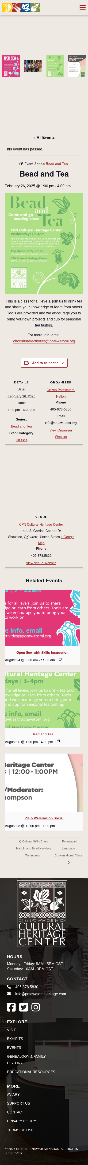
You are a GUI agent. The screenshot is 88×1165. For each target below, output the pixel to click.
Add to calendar (45, 362)
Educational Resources (31, 1072)
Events (14, 1048)
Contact (15, 1112)
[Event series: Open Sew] (60, 659)
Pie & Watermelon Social (44, 818)
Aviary (13, 1094)
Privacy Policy (21, 1121)
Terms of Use (20, 1130)
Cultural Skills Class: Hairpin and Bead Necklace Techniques (33, 848)
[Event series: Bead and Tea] (58, 741)
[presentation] (42, 618)
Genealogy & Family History (26, 1059)
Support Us (18, 1103)
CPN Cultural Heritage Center (41, 524)
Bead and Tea (21, 426)
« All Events (44, 137)
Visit (11, 1030)
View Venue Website (41, 562)
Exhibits (15, 1039)
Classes (21, 440)
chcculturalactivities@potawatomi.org (44, 341)
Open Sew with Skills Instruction (42, 652)
